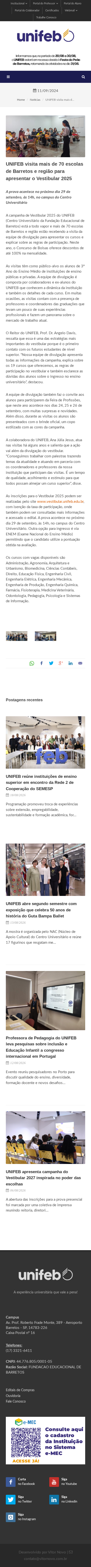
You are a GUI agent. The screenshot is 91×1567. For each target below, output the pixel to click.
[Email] (80, 663)
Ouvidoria (13, 1396)
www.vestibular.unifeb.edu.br (60, 501)
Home (21, 99)
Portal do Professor (44, 3)
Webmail (69, 10)
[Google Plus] (61, 663)
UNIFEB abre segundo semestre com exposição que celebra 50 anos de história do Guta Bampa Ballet (41, 909)
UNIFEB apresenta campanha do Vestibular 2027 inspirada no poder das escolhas (43, 1178)
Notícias (35, 99)
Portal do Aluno (72, 3)
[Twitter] (51, 663)
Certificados (52, 10)
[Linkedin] (70, 663)
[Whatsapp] (32, 663)
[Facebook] (41, 663)
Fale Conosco (16, 1401)
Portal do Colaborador (27, 10)
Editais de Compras (20, 1390)
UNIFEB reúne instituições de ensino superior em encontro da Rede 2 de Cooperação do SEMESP (41, 782)
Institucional (17, 3)
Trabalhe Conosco (46, 17)
